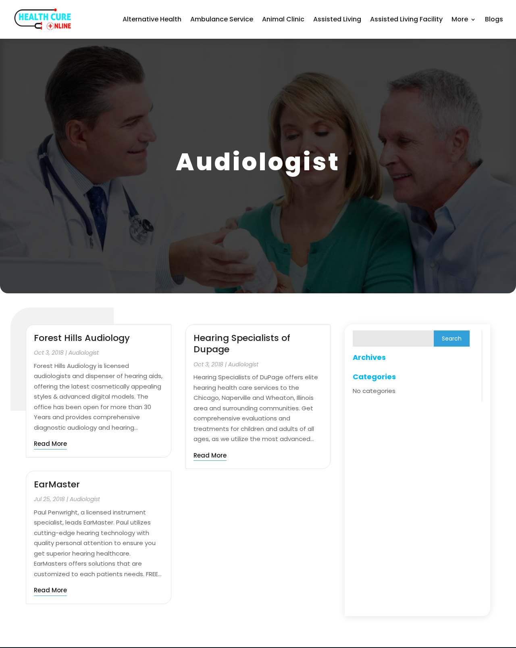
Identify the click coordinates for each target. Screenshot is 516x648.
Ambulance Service (221, 19)
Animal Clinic (283, 19)
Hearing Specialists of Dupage (242, 344)
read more (50, 443)
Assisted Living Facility (406, 19)
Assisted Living (337, 19)
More (460, 19)
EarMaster (57, 484)
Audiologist (84, 353)
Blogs (494, 19)
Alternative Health (152, 19)
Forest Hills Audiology (82, 338)
